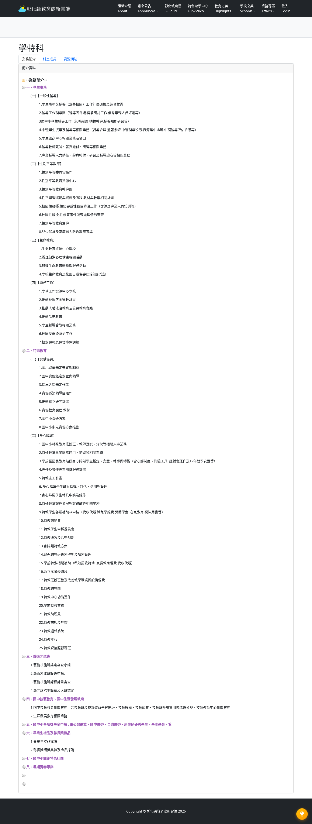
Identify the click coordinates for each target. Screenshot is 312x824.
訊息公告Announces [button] (147, 8)
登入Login (285, 8)
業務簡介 (29, 59)
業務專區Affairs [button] (268, 8)
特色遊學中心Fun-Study (198, 8)
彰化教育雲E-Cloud (172, 8)
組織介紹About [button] (124, 8)
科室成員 (49, 59)
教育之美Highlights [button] (223, 8)
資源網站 (70, 59)
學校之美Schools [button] (247, 8)
